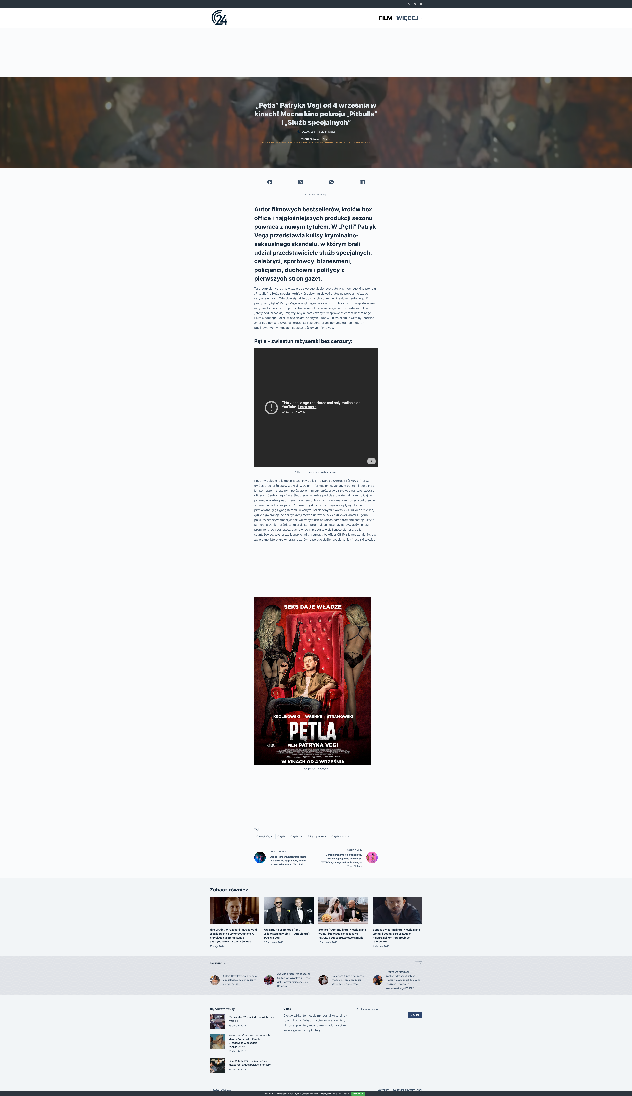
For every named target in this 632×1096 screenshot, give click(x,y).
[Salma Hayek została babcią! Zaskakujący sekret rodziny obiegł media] (215, 980)
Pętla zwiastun (340, 836)
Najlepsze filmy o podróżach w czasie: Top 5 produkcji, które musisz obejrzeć (348, 980)
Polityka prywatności (407, 1090)
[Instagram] (415, 4)
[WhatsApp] (331, 182)
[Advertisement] (316, 53)
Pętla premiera (317, 836)
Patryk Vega (264, 836)
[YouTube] (421, 4)
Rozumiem (358, 1093)
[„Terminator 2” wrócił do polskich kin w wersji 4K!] (217, 1021)
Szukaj (415, 1014)
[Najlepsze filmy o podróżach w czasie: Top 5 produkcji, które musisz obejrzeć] (323, 980)
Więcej (407, 18)
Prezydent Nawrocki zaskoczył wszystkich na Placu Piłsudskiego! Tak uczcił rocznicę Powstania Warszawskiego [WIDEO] (404, 980)
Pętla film (296, 836)
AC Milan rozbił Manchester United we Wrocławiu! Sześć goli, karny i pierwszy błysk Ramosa (294, 980)
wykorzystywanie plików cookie (334, 1093)
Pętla (281, 836)
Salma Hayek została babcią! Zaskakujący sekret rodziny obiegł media (240, 980)
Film (385, 18)
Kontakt (383, 1090)
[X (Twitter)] (300, 182)
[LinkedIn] (362, 182)
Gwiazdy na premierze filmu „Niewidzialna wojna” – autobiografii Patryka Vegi (287, 933)
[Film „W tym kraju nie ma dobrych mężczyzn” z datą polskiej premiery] (217, 1065)
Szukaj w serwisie (367, 1009)
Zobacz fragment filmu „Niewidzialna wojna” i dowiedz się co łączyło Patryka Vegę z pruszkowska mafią (342, 933)
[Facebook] (409, 4)
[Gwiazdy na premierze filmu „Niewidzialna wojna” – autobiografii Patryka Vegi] (289, 910)
